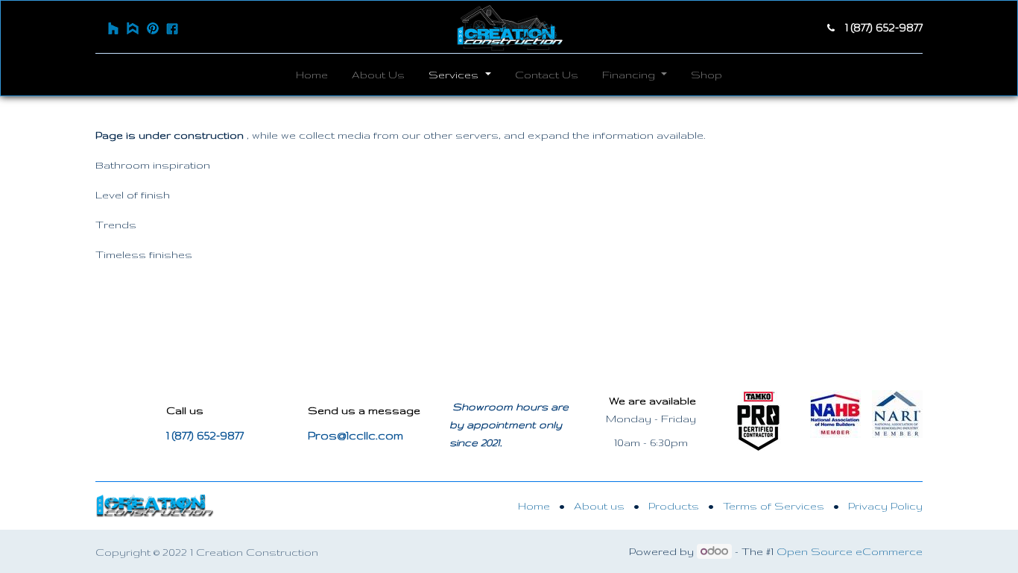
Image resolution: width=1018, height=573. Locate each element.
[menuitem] (312, 75)
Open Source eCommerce (850, 551)
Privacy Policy (885, 506)
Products (673, 506)
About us (599, 506)
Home (534, 506)
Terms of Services (773, 506)
